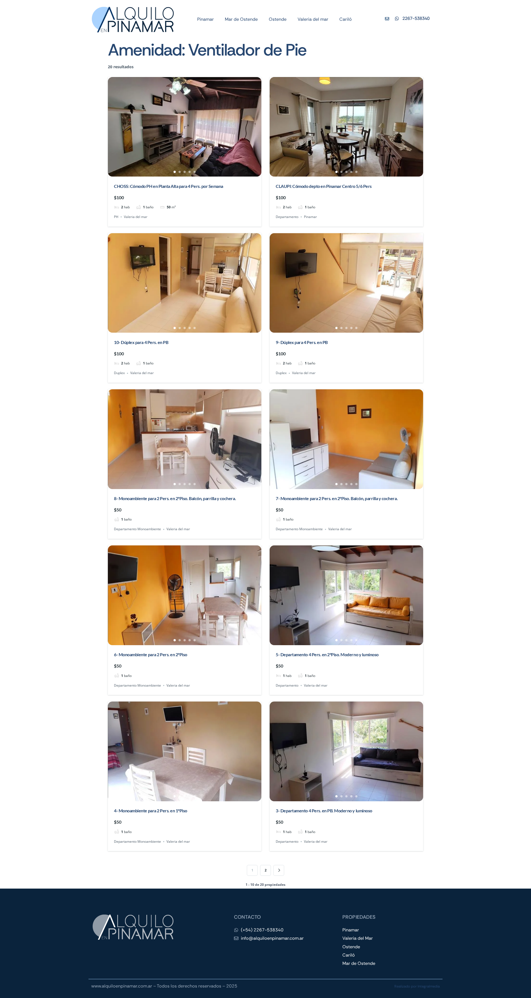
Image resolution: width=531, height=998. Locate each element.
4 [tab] (190, 172)
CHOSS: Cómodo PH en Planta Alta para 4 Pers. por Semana (168, 186)
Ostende (278, 19)
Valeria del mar (313, 19)
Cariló (345, 19)
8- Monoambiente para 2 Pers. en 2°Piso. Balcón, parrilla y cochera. (175, 498)
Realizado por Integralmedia (417, 986)
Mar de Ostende (241, 19)
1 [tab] (175, 172)
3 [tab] (185, 172)
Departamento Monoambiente (137, 529)
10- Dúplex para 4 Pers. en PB (141, 342)
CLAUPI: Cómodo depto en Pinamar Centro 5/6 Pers (323, 186)
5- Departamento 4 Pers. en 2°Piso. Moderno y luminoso (327, 654)
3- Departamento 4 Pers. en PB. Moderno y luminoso (324, 810)
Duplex (119, 373)
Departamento (287, 216)
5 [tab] (195, 172)
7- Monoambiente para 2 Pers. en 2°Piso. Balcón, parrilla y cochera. (337, 498)
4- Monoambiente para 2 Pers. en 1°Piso (150, 810)
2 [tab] (180, 172)
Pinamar (205, 19)
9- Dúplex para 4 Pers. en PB (302, 342)
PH (116, 216)
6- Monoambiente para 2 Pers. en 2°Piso (150, 654)
